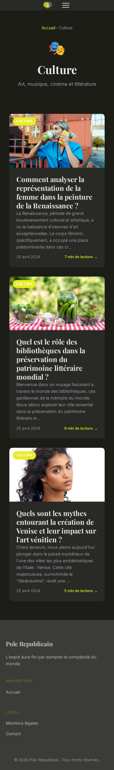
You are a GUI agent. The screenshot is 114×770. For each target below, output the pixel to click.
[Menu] (66, 5)
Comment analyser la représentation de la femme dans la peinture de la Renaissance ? (54, 192)
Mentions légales (22, 723)
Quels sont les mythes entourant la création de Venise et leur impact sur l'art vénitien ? (56, 526)
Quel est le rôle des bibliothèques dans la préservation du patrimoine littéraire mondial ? (50, 359)
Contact (13, 733)
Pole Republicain (29, 643)
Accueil (48, 27)
